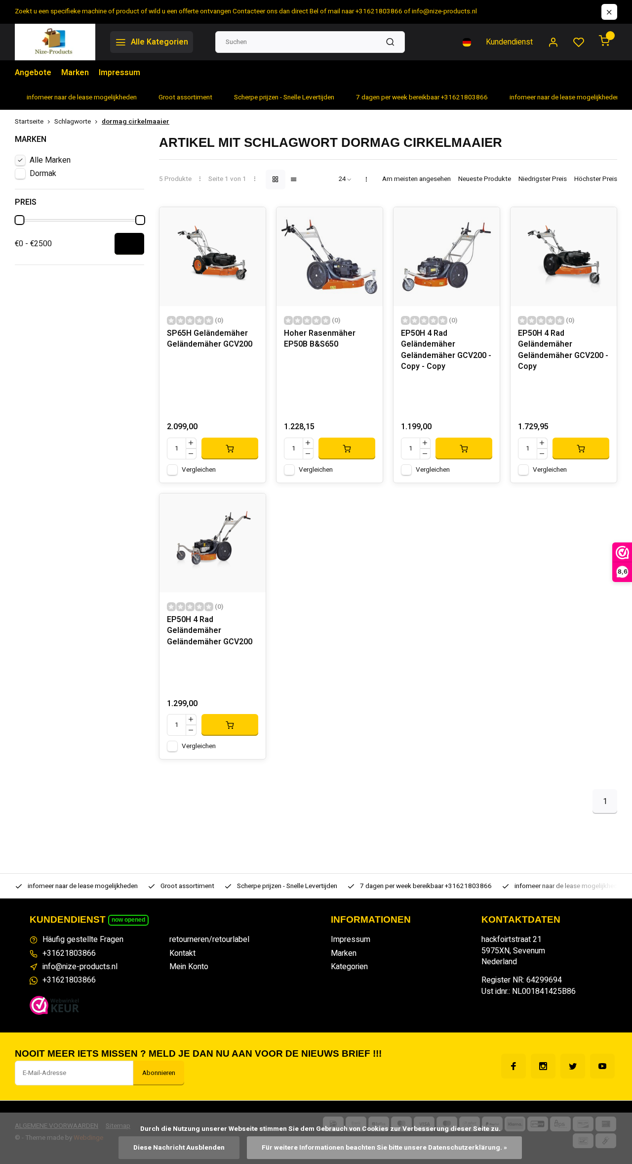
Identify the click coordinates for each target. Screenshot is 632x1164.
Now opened (128, 919)
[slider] (19, 220)
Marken (75, 73)
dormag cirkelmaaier (135, 122)
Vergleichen (199, 470)
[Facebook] (513, 1066)
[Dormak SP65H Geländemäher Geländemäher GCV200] (212, 256)
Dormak (43, 173)
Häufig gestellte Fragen (82, 939)
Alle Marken (50, 160)
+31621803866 (69, 953)
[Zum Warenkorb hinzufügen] (229, 448)
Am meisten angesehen (416, 179)
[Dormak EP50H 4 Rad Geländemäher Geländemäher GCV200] (212, 542)
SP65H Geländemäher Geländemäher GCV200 (209, 339)
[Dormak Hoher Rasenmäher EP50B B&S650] (329, 256)
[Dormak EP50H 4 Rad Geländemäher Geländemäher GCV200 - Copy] (564, 256)
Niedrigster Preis (542, 179)
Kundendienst (509, 42)
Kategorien (349, 966)
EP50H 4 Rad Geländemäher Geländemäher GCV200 (209, 631)
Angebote (33, 73)
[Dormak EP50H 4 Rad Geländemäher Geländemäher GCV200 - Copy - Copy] (447, 256)
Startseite (29, 122)
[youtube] (602, 1066)
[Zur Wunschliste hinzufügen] (251, 222)
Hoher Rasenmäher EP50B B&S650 (320, 339)
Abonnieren (158, 1073)
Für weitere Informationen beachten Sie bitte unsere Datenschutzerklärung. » (384, 1148)
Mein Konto (188, 966)
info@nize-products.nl (80, 966)
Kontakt (182, 953)
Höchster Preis (595, 179)
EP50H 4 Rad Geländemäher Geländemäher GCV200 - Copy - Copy (446, 350)
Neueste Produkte (484, 179)
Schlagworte (72, 122)
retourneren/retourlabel (209, 939)
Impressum (119, 73)
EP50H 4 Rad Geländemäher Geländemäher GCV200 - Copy (563, 350)
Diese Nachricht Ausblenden (179, 1148)
